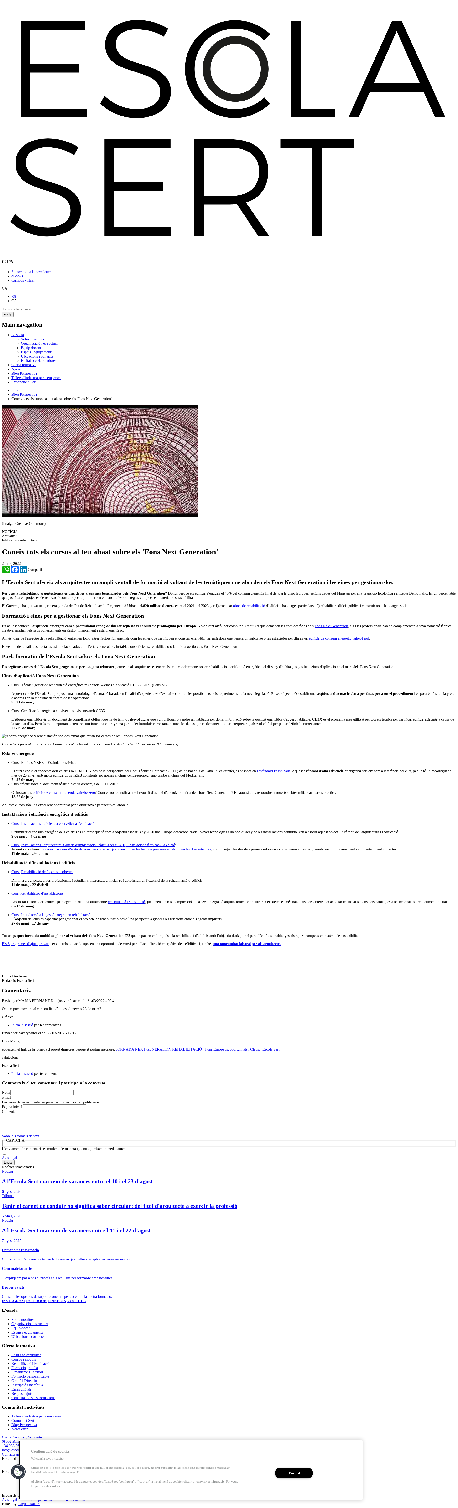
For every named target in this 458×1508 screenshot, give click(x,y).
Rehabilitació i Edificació (30, 1363)
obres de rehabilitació (249, 606)
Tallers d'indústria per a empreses (36, 378)
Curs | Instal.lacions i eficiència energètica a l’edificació (52, 823)
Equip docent (31, 348)
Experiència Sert (23, 382)
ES (13, 296)
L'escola (17, 335)
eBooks (17, 276)
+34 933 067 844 (15, 1446)
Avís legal (9, 1158)
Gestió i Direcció (24, 1381)
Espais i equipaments (36, 352)
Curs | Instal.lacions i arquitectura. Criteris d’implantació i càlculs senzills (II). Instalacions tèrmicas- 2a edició (93, 845)
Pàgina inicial (12, 1107)
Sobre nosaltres (32, 339)
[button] (18, 1471)
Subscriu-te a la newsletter (31, 272)
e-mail (6, 1097)
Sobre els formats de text (20, 1136)
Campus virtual (22, 280)
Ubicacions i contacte (37, 356)
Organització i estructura (39, 343)
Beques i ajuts (21, 1394)
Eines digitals (21, 1389)
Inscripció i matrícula (27, 1385)
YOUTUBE (76, 1301)
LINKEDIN (57, 1301)
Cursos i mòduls (23, 1359)
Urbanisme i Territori (27, 1372)
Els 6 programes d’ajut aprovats (25, 944)
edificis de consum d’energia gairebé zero (64, 792)
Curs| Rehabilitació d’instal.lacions (37, 893)
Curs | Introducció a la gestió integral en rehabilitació (50, 915)
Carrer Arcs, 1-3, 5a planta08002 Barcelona (22, 1439)
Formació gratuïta (24, 1368)
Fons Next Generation (331, 626)
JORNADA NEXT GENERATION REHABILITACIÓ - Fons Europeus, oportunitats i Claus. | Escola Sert (197, 1049)
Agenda (17, 369)
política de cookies (47, 1486)
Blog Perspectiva (24, 373)
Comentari (10, 1111)
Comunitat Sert (22, 1420)
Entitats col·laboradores (38, 361)
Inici (14, 390)
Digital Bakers (29, 1504)
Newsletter (19, 1429)
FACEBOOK (36, 1301)
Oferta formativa (23, 365)
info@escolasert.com (17, 1450)
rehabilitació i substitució (126, 902)
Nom (6, 1092)
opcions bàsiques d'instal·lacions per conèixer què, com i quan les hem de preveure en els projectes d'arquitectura (126, 849)
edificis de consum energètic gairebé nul (339, 638)
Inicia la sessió (22, 1025)
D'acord (293, 1473)
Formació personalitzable (30, 1376)
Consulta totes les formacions (33, 1398)
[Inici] (229, 251)
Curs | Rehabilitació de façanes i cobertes (42, 872)
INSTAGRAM (13, 1301)
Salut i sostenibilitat (26, 1355)
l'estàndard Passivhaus (273, 771)
